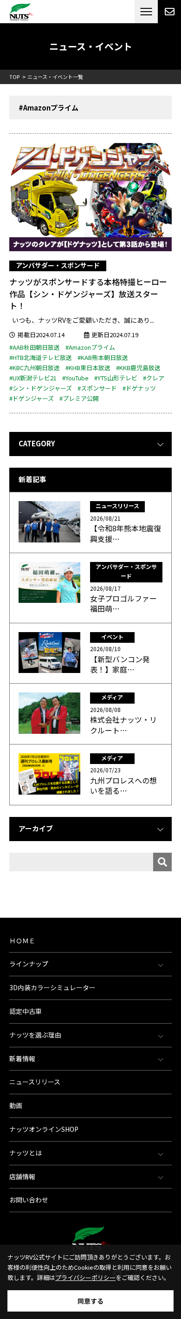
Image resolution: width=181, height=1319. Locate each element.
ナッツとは (25, 1152)
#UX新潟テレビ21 (33, 377)
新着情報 (22, 1058)
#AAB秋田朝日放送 (34, 347)
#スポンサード (97, 388)
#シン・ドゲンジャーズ (40, 388)
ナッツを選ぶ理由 (35, 1034)
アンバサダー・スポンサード (58, 265)
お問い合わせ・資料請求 (169, 11)
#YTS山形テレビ (115, 377)
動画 (15, 1105)
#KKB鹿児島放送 (138, 367)
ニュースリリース (34, 1081)
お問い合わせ (28, 1199)
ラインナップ (28, 963)
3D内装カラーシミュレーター (52, 987)
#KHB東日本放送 (87, 367)
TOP (14, 76)
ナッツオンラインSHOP (43, 1129)
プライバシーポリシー (85, 1277)
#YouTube (75, 377)
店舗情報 (22, 1176)
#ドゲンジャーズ (31, 398)
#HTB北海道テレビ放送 (40, 357)
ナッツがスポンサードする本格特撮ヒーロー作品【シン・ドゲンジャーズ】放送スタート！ (88, 293)
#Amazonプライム (90, 347)
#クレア (153, 377)
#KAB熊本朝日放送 (103, 357)
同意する (90, 1301)
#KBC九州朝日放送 (34, 367)
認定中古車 (25, 1011)
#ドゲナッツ (139, 388)
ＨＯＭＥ (22, 940)
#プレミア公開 (79, 398)
